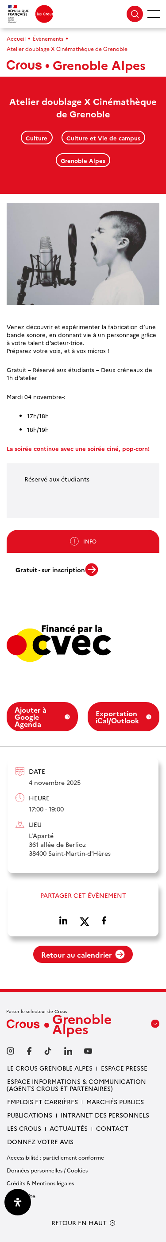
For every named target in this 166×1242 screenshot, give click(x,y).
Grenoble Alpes (83, 160)
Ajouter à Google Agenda (30, 717)
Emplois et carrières (42, 1101)
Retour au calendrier (76, 954)
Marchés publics (115, 1101)
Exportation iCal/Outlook (117, 716)
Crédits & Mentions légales (40, 1183)
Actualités (69, 1128)
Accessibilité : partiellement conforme (55, 1157)
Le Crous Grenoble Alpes (50, 1067)
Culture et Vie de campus (103, 138)
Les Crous (24, 1128)
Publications (29, 1114)
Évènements (48, 38)
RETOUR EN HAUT (79, 1223)
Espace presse (124, 1067)
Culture (36, 138)
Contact (112, 1128)
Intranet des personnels (105, 1114)
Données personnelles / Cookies (47, 1170)
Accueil (16, 38)
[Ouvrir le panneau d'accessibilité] (17, 1202)
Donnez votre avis (40, 1141)
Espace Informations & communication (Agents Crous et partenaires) (76, 1085)
